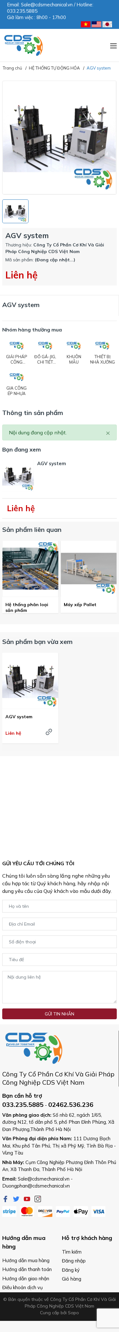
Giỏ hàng (71, 1279)
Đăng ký (71, 1270)
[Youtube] (27, 1198)
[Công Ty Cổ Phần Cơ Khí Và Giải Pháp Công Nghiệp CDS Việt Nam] (23, 45)
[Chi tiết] (49, 732)
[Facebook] (6, 1198)
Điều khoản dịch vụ (22, 1287)
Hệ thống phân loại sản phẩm (26, 607)
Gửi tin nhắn (59, 1014)
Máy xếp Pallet (80, 604)
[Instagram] (38, 1198)
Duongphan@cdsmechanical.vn (36, 1186)
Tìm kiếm (72, 1252)
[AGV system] (30, 681)
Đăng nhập (74, 1261)
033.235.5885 (22, 1104)
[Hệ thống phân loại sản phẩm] (30, 569)
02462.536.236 (70, 1104)
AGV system (18, 717)
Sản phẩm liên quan (32, 529)
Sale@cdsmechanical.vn (43, 1179)
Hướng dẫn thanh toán (27, 1269)
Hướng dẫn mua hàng (26, 1260)
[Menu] (113, 45)
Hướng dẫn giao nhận (25, 1278)
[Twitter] (17, 1198)
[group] (59, 137)
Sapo (73, 1312)
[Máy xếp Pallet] (89, 569)
